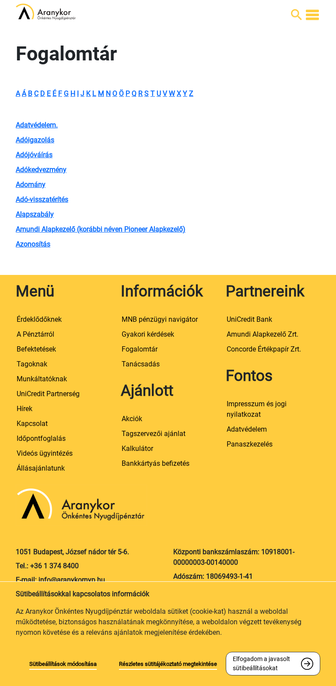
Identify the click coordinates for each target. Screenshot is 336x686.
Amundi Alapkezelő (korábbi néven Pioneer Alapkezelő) (101, 229)
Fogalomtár (140, 349)
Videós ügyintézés (45, 453)
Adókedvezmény (41, 169)
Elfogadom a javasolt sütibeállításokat (261, 663)
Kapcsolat (32, 423)
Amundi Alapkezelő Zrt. (262, 334)
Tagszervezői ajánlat (154, 433)
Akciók (132, 419)
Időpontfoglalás (41, 438)
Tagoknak (32, 364)
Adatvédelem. (37, 125)
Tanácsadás (141, 364)
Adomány (31, 184)
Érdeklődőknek (39, 319)
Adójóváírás (34, 155)
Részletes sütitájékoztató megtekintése (168, 664)
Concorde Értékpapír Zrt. (264, 349)
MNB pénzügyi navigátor (160, 319)
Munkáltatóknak (42, 379)
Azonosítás (33, 244)
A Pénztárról (35, 334)
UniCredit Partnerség (48, 394)
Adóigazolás (35, 140)
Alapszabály (35, 214)
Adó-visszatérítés (42, 199)
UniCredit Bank (249, 319)
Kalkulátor (137, 448)
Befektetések (36, 349)
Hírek (24, 409)
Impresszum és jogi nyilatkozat (257, 409)
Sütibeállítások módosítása (63, 664)
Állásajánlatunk (41, 468)
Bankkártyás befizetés (155, 463)
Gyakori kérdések (148, 334)
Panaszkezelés (250, 444)
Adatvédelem (247, 429)
